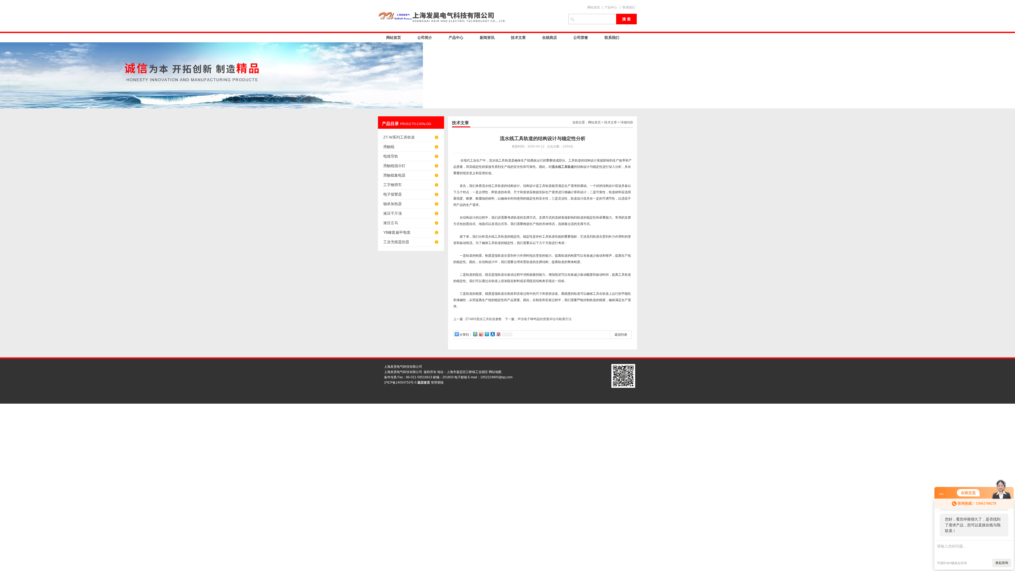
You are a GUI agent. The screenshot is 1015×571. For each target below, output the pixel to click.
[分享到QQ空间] (475, 334)
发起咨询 (1001, 563)
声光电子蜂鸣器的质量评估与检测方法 (544, 319)
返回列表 (621, 335)
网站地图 (495, 372)
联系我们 (628, 7)
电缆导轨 (390, 156)
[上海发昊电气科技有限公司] (470, 16)
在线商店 (549, 37)
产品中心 (611, 7)
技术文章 (518, 37)
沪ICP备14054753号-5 (400, 382)
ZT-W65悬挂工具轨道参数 (483, 319)
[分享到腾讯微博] (487, 334)
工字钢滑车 (392, 185)
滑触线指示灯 (394, 166)
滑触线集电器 (394, 175)
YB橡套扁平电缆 (396, 232)
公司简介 (424, 37)
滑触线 (388, 147)
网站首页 (593, 7)
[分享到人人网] (492, 334)
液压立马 (390, 223)
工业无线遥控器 (396, 242)
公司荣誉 (580, 37)
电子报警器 (392, 194)
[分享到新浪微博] (481, 334)
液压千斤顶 (392, 213)
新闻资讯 (487, 37)
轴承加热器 (392, 204)
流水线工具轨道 (563, 167)
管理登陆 (437, 382)
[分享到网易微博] (498, 334)
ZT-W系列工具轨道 (399, 137)
